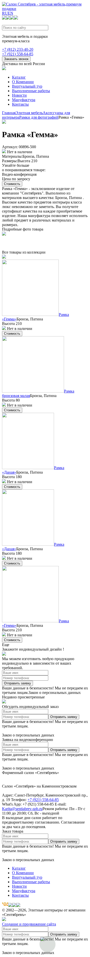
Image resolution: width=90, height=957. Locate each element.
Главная (9, 113)
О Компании (23, 82)
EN (10, 13)
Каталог (19, 77)
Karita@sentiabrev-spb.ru (22, 809)
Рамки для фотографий (38, 117)
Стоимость (12, 184)
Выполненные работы (31, 91)
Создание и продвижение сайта (29, 924)
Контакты (20, 104)
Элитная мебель (29, 113)
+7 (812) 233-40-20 (17, 49)
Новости (19, 95)
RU (5, 13)
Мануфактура (23, 100)
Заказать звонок (16, 59)
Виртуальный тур (27, 86)
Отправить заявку (17, 683)
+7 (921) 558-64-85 (17, 54)
